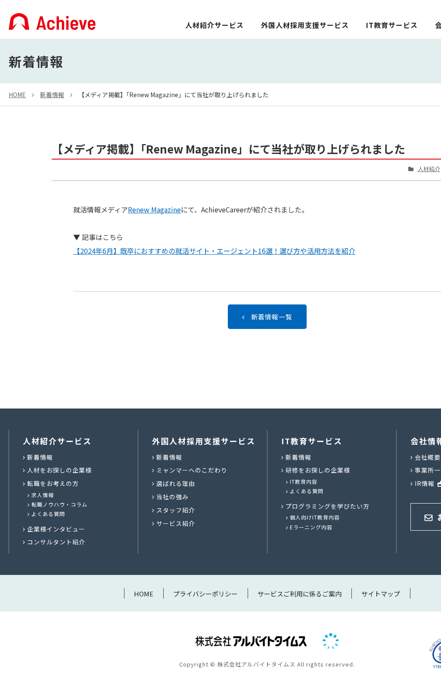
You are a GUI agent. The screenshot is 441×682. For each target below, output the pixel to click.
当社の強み (172, 496)
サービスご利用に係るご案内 (300, 593)
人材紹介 (429, 169)
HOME (17, 94)
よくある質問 (48, 513)
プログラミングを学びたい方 (328, 506)
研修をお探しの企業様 (318, 470)
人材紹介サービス (214, 25)
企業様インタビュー (56, 529)
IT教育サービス (392, 25)
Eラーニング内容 (311, 527)
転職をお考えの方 (53, 483)
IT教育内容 (303, 481)
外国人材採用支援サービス (305, 25)
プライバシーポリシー (205, 593)
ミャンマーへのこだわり (191, 470)
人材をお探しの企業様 (59, 470)
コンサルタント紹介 (56, 542)
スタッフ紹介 (175, 510)
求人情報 (42, 494)
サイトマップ (380, 593)
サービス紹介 (175, 523)
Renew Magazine (154, 209)
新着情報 (52, 94)
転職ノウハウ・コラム (59, 504)
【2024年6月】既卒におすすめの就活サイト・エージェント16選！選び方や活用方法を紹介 (214, 251)
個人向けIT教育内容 (315, 517)
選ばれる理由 (175, 483)
